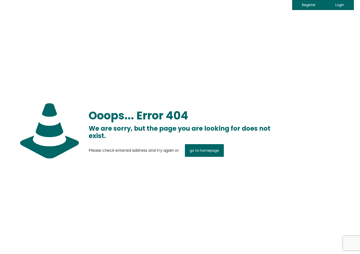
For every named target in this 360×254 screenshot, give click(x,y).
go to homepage (204, 150)
